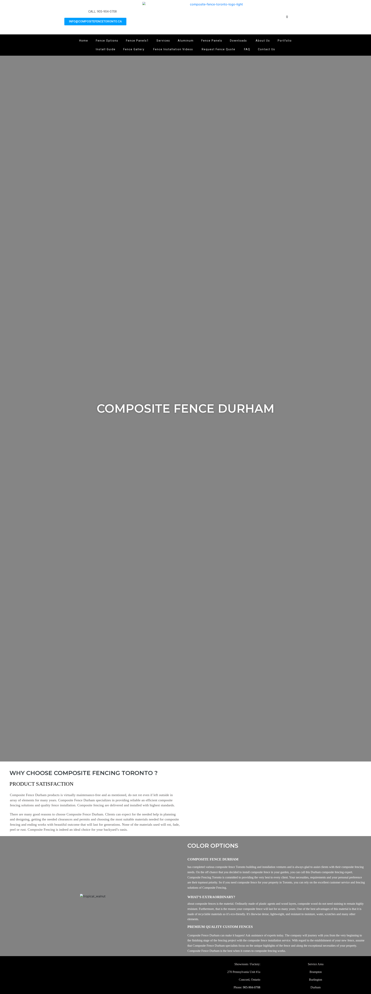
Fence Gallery (134, 49)
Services (163, 40)
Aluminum (186, 40)
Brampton (316, 972)
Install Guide (106, 49)
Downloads (239, 40)
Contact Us (266, 49)
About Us (263, 40)
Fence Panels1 (137, 40)
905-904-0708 (251, 987)
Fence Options (107, 40)
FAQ (247, 49)
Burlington (315, 979)
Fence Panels (211, 40)
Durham (316, 987)
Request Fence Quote (219, 49)
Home (83, 40)
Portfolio (285, 40)
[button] (7, 896)
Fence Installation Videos (173, 49)
